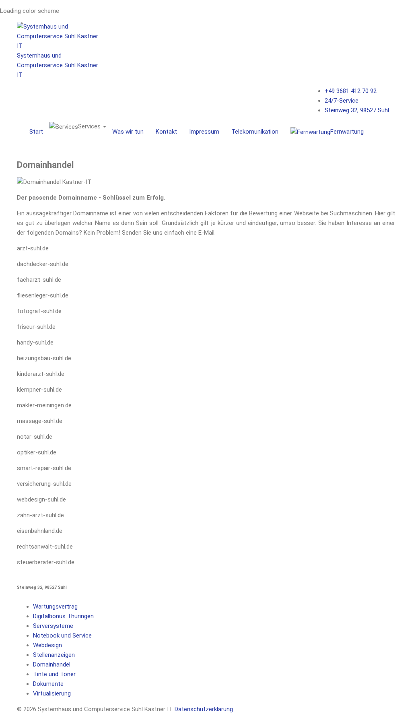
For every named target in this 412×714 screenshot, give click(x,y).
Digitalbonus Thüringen (63, 616)
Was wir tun (128, 131)
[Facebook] (395, 90)
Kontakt (166, 131)
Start (36, 131)
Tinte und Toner (54, 674)
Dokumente (48, 683)
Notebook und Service (62, 635)
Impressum (204, 131)
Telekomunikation (254, 131)
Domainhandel (51, 664)
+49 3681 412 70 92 (351, 91)
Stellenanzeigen (54, 654)
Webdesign (47, 645)
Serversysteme (53, 625)
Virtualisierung (52, 693)
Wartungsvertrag (55, 606)
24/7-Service (341, 100)
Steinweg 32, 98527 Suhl (357, 110)
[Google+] (395, 98)
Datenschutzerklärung (204, 709)
